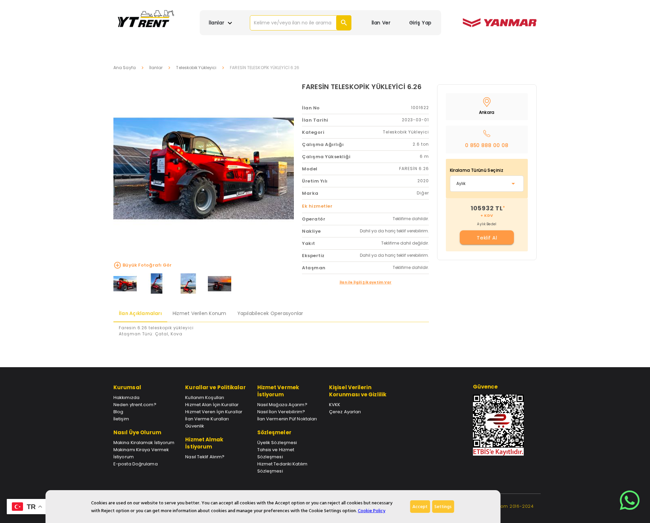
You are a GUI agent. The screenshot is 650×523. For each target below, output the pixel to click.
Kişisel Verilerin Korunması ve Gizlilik (357, 391)
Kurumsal (127, 387)
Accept (420, 506)
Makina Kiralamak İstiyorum (144, 442)
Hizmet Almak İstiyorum (204, 443)
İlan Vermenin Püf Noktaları (287, 419)
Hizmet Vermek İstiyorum (278, 391)
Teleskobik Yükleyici (196, 67)
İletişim (121, 419)
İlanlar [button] (217, 22)
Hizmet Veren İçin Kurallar (213, 412)
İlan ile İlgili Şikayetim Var (366, 282)
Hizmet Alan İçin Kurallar (212, 404)
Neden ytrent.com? (134, 404)
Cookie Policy (371, 511)
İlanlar (156, 67)
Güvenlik (194, 426)
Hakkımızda (126, 397)
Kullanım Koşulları (204, 397)
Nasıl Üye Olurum (137, 432)
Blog (118, 412)
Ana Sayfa (124, 67)
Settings (443, 506)
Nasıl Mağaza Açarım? (282, 404)
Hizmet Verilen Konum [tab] (199, 313)
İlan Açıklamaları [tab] (140, 313)
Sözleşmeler (274, 432)
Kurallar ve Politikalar (215, 387)
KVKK (334, 404)
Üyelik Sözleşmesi (277, 442)
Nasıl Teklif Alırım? (204, 457)
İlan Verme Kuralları (207, 419)
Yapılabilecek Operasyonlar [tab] (270, 313)
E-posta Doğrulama (135, 464)
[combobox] (487, 183)
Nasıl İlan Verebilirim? (281, 412)
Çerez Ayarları (345, 412)
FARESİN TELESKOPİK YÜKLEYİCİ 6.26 (361, 86)
